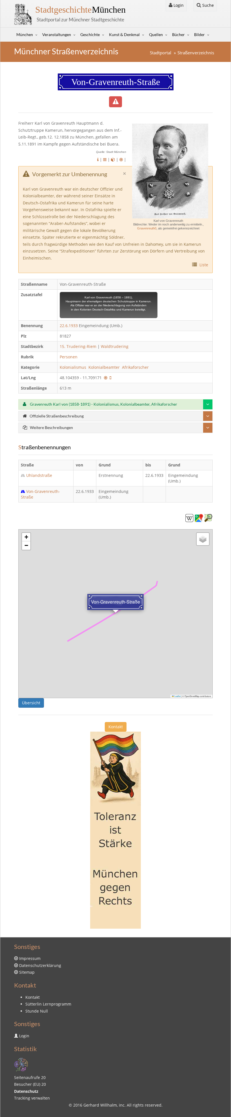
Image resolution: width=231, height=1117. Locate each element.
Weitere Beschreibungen (51, 427)
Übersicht (31, 702)
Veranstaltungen (56, 34)
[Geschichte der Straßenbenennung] (104, 159)
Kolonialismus (73, 367)
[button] (26, 537)
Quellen (156, 34)
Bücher (178, 34)
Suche (207, 5)
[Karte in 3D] (113, 159)
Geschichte (90, 34)
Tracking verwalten (32, 1098)
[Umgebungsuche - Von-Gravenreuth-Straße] (105, 377)
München (80, 10)
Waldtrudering (114, 346)
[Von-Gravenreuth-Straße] (189, 517)
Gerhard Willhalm (100, 1105)
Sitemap (27, 972)
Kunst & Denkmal (124, 34)
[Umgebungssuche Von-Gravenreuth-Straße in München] (121, 159)
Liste (203, 264)
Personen (68, 356)
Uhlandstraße (39, 475)
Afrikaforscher (136, 367)
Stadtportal (160, 53)
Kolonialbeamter (104, 367)
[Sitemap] (21, 1064)
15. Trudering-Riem (78, 346)
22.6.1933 (69, 325)
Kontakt (115, 726)
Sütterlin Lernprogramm (48, 1004)
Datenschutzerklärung (40, 965)
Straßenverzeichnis (195, 53)
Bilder (199, 34)
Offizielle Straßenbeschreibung (57, 416)
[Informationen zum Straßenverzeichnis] (98, 159)
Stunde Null (36, 1011)
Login (178, 5)
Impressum (30, 958)
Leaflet (177, 696)
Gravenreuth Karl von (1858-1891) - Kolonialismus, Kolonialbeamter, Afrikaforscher (103, 404)
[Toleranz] (115, 829)
